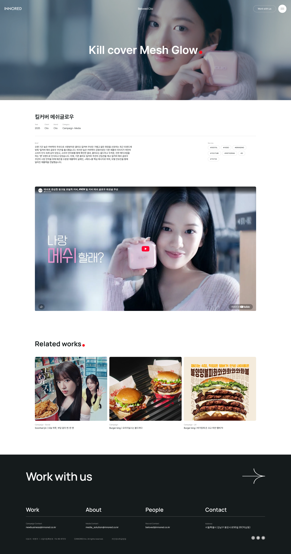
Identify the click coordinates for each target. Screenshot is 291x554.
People (154, 510)
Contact (216, 510)
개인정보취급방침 (119, 539)
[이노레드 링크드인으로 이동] (258, 538)
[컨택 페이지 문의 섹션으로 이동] (253, 476)
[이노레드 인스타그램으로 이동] (253, 538)
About (94, 510)
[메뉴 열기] (282, 9)
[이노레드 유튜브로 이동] (263, 538)
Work (32, 510)
